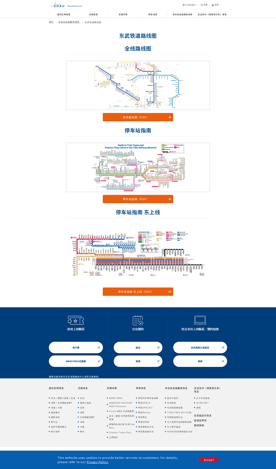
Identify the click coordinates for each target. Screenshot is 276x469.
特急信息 (141, 388)
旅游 (138, 361)
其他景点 (55, 412)
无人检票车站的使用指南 (179, 421)
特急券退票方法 (146, 431)
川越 (82, 426)
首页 (51, 21)
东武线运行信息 (203, 415)
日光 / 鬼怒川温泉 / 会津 (63, 398)
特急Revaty (144, 412)
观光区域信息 (56, 388)
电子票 (75, 347)
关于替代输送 (173, 426)
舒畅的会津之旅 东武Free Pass (122, 426)
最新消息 (55, 417)
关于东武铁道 (202, 398)
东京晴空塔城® (87, 417)
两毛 (82, 431)
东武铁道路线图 (175, 407)
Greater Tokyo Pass (120, 432)
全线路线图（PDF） (136, 117)
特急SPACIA (144, 402)
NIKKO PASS (115, 398)
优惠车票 (112, 388)
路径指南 (199, 425)
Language (190, 4)
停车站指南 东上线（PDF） (136, 292)
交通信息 (83, 388)
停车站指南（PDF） (136, 199)
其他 (200, 361)
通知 (198, 407)
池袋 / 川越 (56, 407)
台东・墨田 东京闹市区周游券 (121, 417)
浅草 (82, 412)
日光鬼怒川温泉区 (200, 347)
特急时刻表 (143, 421)
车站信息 (171, 402)
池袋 (82, 421)
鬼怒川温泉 (85, 402)
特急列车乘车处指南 (148, 398)
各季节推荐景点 (59, 426)
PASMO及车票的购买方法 (179, 431)
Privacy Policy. (98, 462)
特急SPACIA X (145, 407)
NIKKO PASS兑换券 (76, 361)
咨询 (216, 4)
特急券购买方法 (146, 426)
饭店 (138, 347)
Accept (209, 460)
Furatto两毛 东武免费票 (121, 411)
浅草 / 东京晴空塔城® (61, 402)
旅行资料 (55, 431)
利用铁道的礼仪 (175, 417)
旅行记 (54, 421)
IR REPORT (202, 402)
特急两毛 (142, 417)
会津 (82, 407)
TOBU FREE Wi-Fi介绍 (179, 412)
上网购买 (113, 437)
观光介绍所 (172, 398)
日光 (82, 398)
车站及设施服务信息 (69, 21)
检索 (206, 4)
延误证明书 (200, 420)
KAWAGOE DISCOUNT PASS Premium (121, 404)
